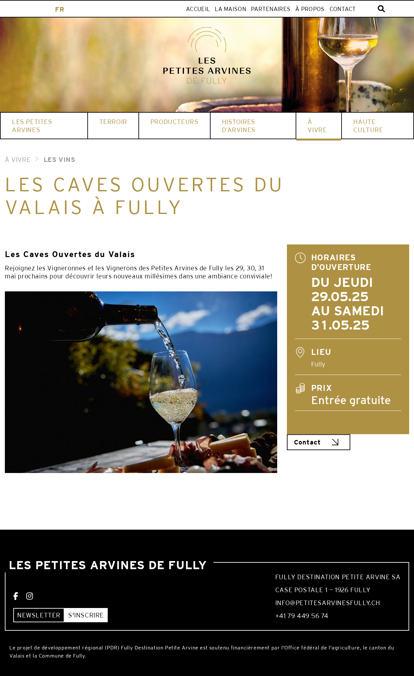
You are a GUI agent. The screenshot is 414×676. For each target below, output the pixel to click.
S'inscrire (86, 615)
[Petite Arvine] (207, 55)
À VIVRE (17, 159)
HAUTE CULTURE (368, 125)
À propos (309, 9)
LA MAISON (230, 9)
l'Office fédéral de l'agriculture (320, 648)
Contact (343, 9)
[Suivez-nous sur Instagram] (29, 596)
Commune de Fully (62, 656)
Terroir (113, 121)
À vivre (317, 125)
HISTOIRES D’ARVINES (239, 125)
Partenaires (270, 9)
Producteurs (174, 121)
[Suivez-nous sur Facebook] (15, 596)
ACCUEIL (198, 9)
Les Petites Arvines (32, 125)
